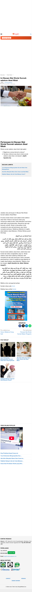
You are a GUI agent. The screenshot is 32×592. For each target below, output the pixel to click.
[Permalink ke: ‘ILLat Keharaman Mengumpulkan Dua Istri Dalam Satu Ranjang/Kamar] (8, 349)
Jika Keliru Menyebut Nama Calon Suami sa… (12, 458)
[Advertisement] (16, 16)
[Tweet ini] (23, 325)
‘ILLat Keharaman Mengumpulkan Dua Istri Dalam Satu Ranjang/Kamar (7, 359)
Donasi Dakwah (16, 580)
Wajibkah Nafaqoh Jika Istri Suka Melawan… (12, 461)
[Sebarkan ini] (19, 325)
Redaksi (23, 578)
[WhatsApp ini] (29, 325)
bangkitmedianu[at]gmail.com (10, 556)
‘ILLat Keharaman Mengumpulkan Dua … (11, 455)
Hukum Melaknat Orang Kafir (7, 332)
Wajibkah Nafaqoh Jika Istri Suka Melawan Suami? (13, 174)
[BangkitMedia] (15, 34)
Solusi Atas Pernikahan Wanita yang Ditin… (12, 463)
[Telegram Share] (26, 325)
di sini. (13, 286)
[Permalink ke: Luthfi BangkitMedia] (2, 83)
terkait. (14, 289)
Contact (8, 578)
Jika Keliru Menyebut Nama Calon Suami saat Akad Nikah (15, 171)
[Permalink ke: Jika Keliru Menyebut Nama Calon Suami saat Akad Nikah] (24, 349)
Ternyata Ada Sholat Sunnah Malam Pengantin (24, 332)
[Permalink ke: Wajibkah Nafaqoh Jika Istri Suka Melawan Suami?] (8, 370)
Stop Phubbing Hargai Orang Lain (9, 453)
